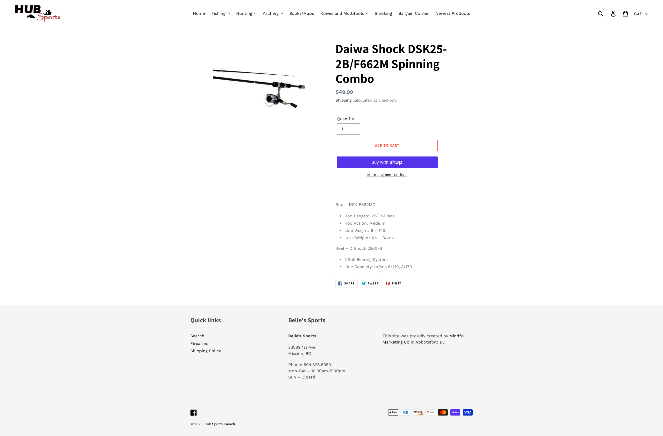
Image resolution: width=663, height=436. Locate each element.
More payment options (387, 175)
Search (197, 335)
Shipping (343, 100)
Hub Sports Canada (220, 424)
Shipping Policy (205, 350)
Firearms (199, 343)
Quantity (345, 118)
